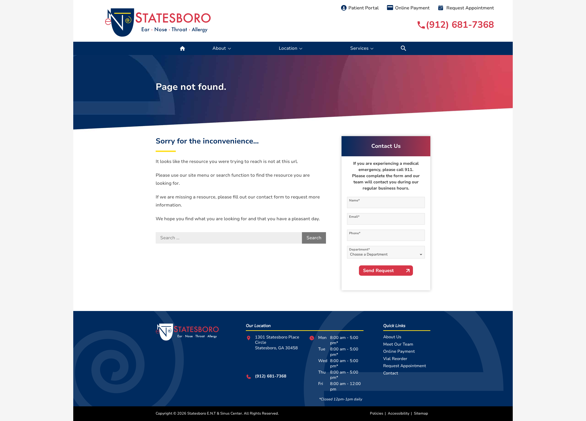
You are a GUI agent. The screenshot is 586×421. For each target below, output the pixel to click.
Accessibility (398, 413)
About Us (392, 337)
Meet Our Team (398, 344)
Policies (376, 413)
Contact (390, 373)
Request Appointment (469, 8)
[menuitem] (182, 48)
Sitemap (421, 413)
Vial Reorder (395, 358)
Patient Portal (363, 8)
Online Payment (412, 8)
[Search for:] (229, 238)
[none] (222, 48)
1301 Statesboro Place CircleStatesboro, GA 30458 (277, 343)
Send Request (378, 270)
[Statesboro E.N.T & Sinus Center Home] (158, 22)
